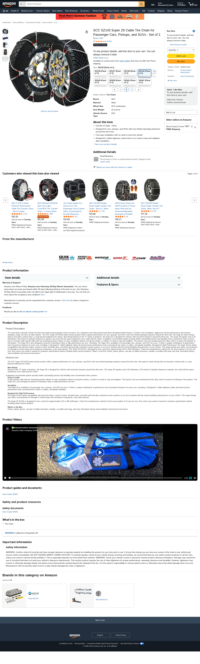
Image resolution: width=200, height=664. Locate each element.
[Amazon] (9, 4)
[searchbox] (82, 4)
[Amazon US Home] (75, 636)
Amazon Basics (43, 11)
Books (124, 11)
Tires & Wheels (18, 22)
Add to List (170, 112)
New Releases (71, 11)
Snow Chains (47, 22)
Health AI (15, 11)
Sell (143, 11)
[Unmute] (195, 477)
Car (55, 22)
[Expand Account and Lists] (174, 5)
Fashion (151, 11)
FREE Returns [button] (99, 58)
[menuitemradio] (190, 478)
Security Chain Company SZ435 (25, 430)
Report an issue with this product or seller (114, 167)
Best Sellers (57, 11)
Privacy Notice (80, 643)
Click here (66, 300)
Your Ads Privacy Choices (129, 643)
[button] (5, 11)
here (43, 295)
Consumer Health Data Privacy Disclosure (102, 643)
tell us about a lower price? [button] (32, 311)
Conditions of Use (66, 643)
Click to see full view (49, 111)
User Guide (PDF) (10, 494)
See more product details (106, 144)
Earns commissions (46, 428)
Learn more (105, 162)
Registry (161, 11)
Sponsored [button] (6, 580)
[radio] (5, 31)
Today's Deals (113, 11)
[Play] (5, 478)
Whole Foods (98, 11)
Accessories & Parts (33, 22)
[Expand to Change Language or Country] (107, 635)
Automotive (6, 22)
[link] (23, 207)
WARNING (9, 533)
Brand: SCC (98, 38)
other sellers (125, 61)
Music (169, 11)
